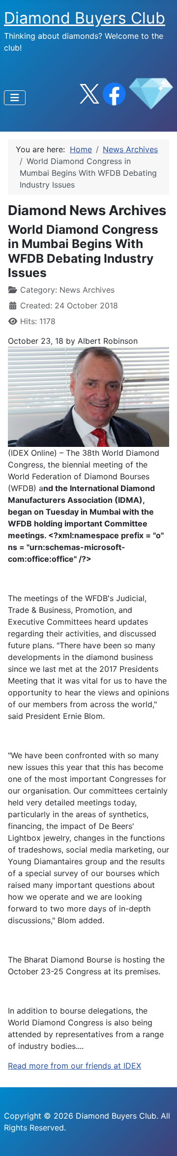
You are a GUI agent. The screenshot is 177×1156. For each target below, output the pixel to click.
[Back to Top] (159, 1138)
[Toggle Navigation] (15, 97)
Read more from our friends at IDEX (74, 1066)
